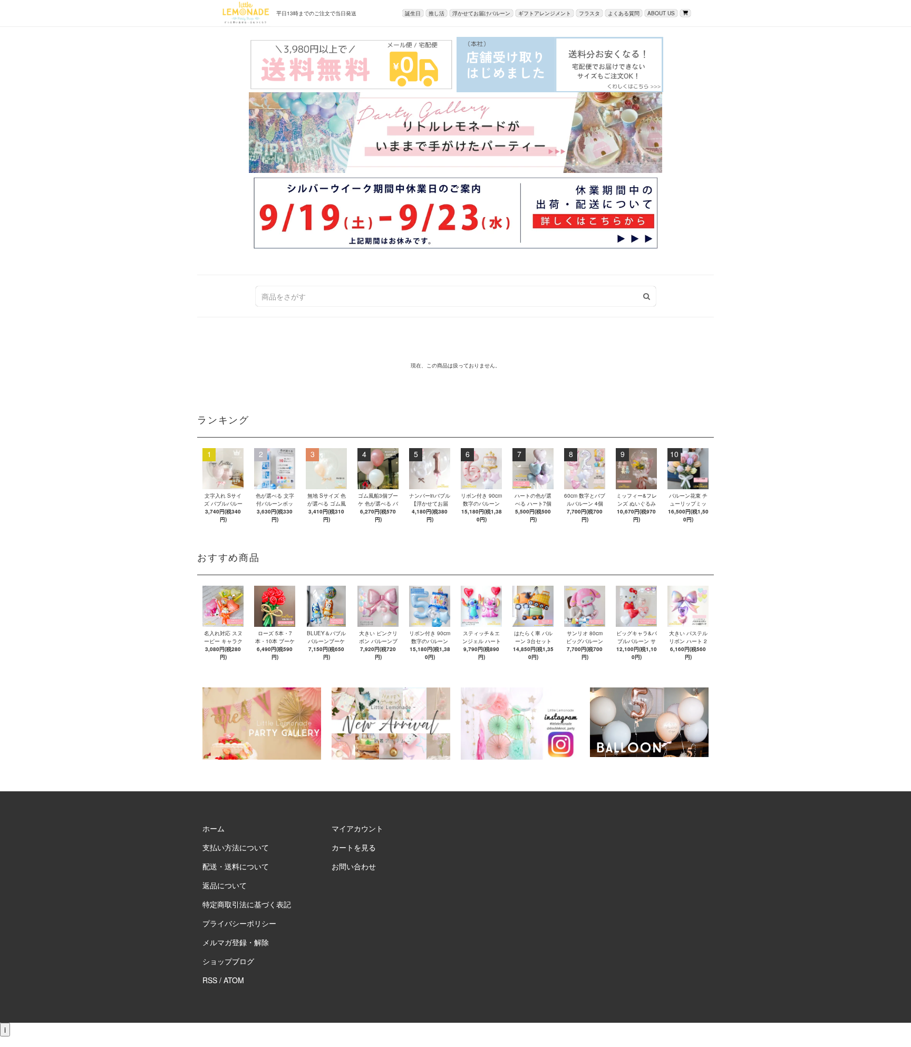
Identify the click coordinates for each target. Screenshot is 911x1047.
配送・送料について (235, 866)
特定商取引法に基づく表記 (246, 904)
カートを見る (354, 847)
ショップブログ (228, 961)
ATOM (234, 980)
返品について (224, 885)
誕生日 (413, 13)
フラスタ (589, 13)
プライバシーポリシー (239, 923)
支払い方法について (235, 847)
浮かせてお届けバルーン (481, 13)
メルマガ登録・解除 (235, 942)
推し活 (436, 13)
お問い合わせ (354, 866)
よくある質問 (623, 13)
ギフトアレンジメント (544, 13)
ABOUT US (661, 13)
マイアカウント (357, 828)
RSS (209, 980)
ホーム (213, 828)
